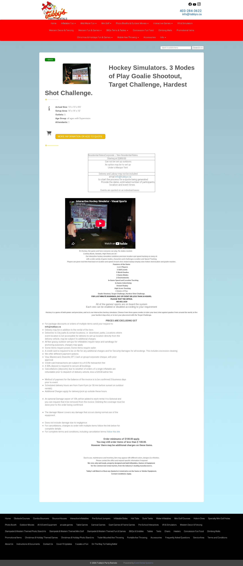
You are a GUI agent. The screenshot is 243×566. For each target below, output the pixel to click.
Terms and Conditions (217, 537)
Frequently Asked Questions (177, 537)
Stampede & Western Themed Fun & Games (106, 531)
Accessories (150, 37)
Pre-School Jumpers (101, 518)
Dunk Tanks (147, 518)
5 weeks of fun (81, 544)
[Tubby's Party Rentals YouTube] (194, 5)
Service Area (198, 537)
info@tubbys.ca (192, 14)
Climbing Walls (165, 30)
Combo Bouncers (41, 518)
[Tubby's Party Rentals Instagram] (199, 5)
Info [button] (162, 37)
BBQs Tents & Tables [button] (116, 30)
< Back (50, 60)
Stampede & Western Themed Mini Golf (66, 531)
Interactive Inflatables (79, 518)
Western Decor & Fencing (61, 30)
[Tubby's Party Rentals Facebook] (190, 5)
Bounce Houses (59, 518)
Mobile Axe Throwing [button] (127, 37)
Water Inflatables (163, 518)
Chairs (167, 531)
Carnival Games (98, 525)
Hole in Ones (199, 518)
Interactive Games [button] (162, 23)
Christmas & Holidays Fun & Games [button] (94, 37)
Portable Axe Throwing (137, 537)
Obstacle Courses (22, 518)
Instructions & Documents (28, 544)
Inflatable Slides (121, 518)
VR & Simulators (185, 23)
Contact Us (48, 544)
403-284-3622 (191, 11)
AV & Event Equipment (47, 525)
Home (53, 23)
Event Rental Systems (143, 563)
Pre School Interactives (148, 525)
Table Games (82, 525)
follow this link (113, 431)
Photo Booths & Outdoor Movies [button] (131, 23)
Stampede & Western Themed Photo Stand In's (25, 531)
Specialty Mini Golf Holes (219, 518)
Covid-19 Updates (64, 544)
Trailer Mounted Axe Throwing (110, 537)
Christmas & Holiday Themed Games (41, 537)
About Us (9, 544)
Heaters (177, 531)
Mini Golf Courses (182, 518)
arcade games (66, 525)
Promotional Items (185, 30)
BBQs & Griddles (136, 531)
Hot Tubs (135, 518)
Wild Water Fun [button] (87, 23)
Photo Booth (10, 525)
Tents (158, 531)
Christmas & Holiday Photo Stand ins (77, 537)
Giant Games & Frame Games (122, 525)
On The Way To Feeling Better (104, 544)
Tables (150, 531)
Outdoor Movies (27, 525)
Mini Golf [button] (105, 23)
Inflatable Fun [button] (67, 23)
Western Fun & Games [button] (89, 30)
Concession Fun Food (143, 30)
